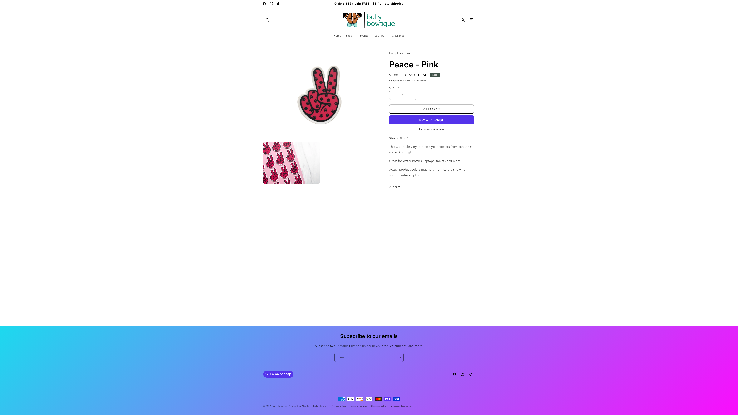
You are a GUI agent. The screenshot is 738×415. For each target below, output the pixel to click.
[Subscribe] (399, 357)
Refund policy (320, 406)
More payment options (431, 129)
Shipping (394, 81)
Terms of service (358, 406)
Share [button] (396, 186)
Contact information (401, 406)
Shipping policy (379, 406)
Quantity (394, 87)
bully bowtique (280, 406)
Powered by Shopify (299, 406)
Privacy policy (339, 406)
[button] (267, 20)
